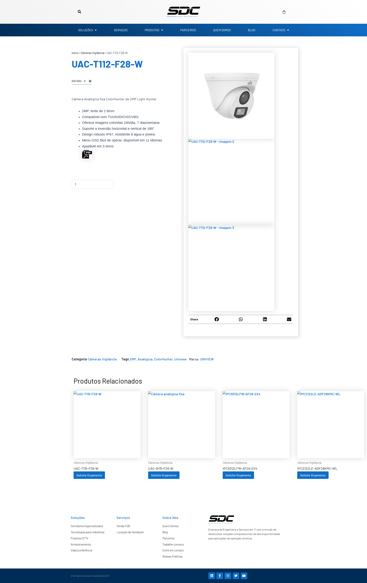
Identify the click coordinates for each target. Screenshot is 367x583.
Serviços (123, 517)
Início (75, 53)
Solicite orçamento (89, 475)
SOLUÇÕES (85, 30)
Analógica (145, 359)
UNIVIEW (207, 359)
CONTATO (279, 30)
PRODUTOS (152, 30)
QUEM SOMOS (222, 30)
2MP (133, 359)
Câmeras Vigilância (92, 53)
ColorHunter (163, 359)
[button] (79, 12)
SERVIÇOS (120, 30)
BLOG (251, 30)
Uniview (180, 359)
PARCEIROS (188, 30)
